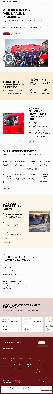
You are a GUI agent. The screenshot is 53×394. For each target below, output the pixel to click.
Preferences (37, 390)
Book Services (6, 33)
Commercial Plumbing (13, 373)
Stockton (29, 364)
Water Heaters (13, 360)
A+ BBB (37, 374)
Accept (49, 390)
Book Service (32, 141)
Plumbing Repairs (14, 364)
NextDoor (46, 368)
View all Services (7, 188)
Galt (28, 366)
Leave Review (37, 1)
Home (4, 360)
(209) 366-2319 (7, 285)
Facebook (45, 362)
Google (45, 360)
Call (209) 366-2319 (16, 33)
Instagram (46, 364)
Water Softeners (14, 370)
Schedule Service (46, 1)
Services (4, 362)
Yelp (44, 366)
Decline (43, 390)
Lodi (28, 362)
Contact (32, 1)
